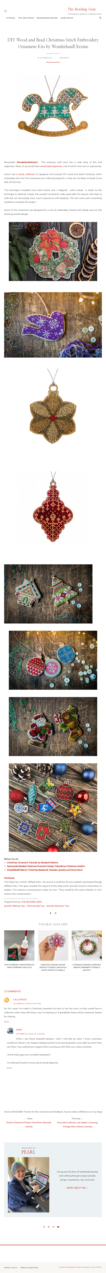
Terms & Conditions (29, 1268)
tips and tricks (26, 18)
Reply (7, 1022)
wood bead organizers (51, 166)
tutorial (10, 18)
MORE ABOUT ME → (77, 1187)
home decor (67, 18)
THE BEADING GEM (31, 901)
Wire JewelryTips (36, 905)
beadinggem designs (47, 18)
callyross (20, 999)
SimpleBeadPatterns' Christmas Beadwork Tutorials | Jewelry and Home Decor (45, 869)
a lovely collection (25, 174)
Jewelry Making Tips (14, 905)
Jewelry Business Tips (58, 905)
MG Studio (97, 1267)
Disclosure (9, 877)
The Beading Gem (82, 9)
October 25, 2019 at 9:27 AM (27, 1004)
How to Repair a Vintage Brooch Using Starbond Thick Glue (19, 966)
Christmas (64, 58)
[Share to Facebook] (50, 913)
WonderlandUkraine (27, 162)
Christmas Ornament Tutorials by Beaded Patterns (32, 862)
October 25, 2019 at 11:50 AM (30, 1034)
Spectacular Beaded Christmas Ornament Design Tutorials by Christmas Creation (46, 866)
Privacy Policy (11, 1268)
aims (19, 1029)
